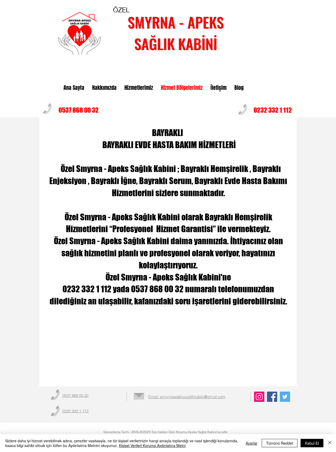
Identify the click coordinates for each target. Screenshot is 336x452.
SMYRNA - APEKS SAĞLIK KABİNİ (176, 32)
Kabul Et (312, 443)
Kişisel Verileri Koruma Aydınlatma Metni (152, 445)
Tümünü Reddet (279, 443)
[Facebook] (272, 397)
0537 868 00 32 (79, 110)
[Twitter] (285, 397)
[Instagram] (259, 397)
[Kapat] (330, 443)
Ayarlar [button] (252, 443)
